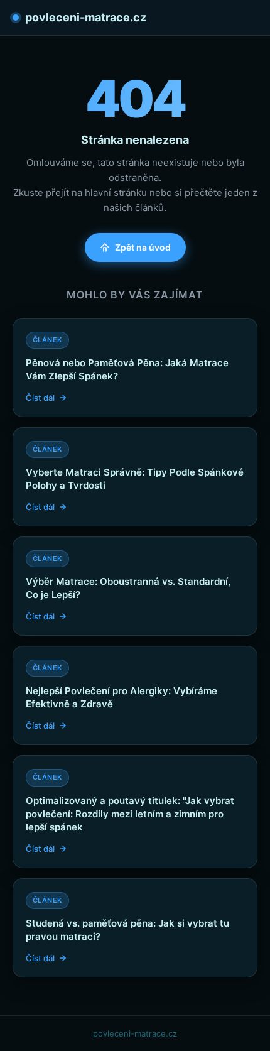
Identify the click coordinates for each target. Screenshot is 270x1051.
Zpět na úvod (143, 247)
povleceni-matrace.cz (85, 17)
